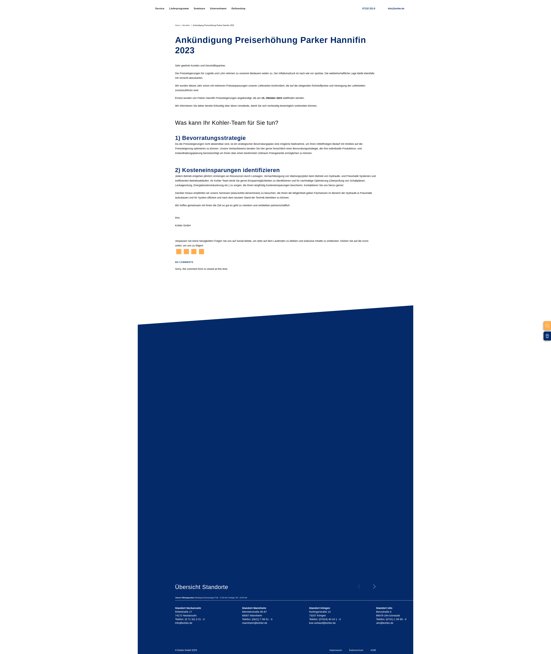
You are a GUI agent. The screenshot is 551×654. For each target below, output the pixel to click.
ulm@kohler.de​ (384, 623)
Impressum (335, 650)
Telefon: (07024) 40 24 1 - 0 (325, 619)
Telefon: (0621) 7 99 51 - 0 (257, 619)
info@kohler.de (396, 8)
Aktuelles (186, 25)
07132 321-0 (368, 8)
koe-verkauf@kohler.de (322, 623)
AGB (373, 650)
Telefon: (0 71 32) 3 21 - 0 (190, 619)
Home (177, 25)
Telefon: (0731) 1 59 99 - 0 (391, 619)
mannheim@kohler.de (254, 623)
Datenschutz (356, 650)
